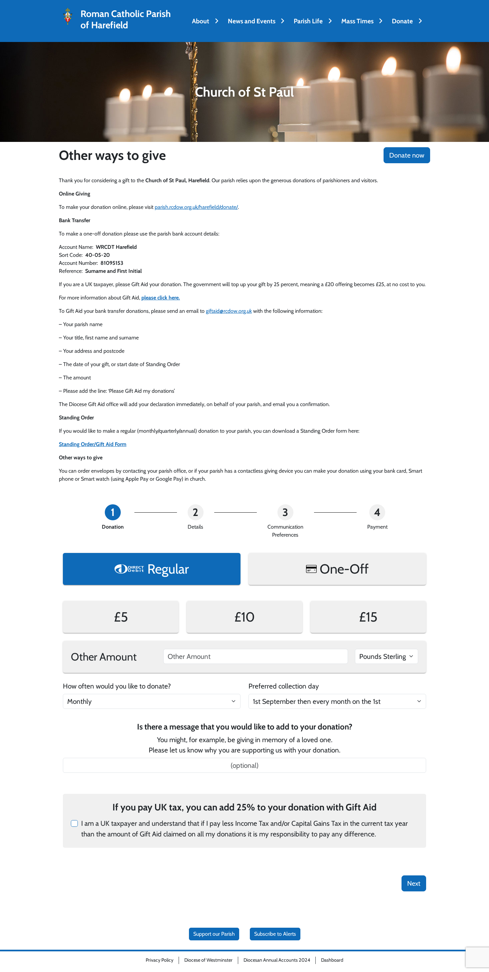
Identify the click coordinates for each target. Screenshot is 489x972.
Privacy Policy (159, 960)
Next (413, 883)
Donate (402, 21)
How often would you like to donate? (117, 686)
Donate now (406, 155)
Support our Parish (214, 934)
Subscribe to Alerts (275, 934)
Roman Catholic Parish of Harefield (126, 19)
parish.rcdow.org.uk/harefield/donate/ (196, 207)
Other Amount (104, 656)
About (200, 21)
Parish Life (308, 21)
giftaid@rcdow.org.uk (229, 311)
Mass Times (357, 21)
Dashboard (332, 960)
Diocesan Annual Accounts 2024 (277, 960)
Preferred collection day (283, 686)
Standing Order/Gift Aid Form (92, 444)
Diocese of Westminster (208, 960)
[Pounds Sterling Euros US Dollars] (386, 656)
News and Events (251, 21)
